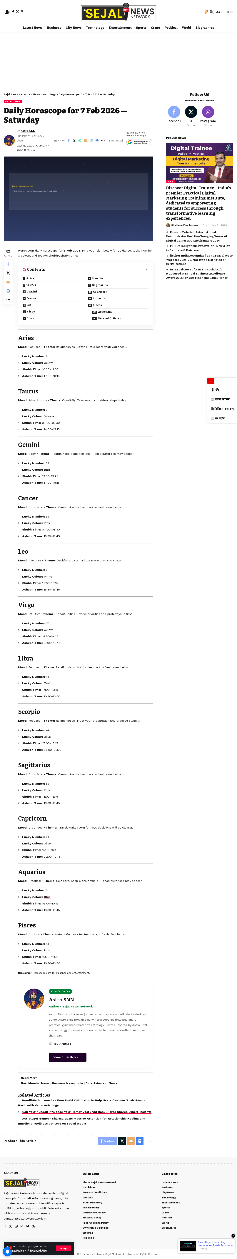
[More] (103, 141)
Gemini (31, 291)
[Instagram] (22, 11)
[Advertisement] (118, 59)
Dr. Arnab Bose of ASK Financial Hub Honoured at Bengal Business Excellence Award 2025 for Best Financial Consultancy (197, 273)
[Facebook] (13, 11)
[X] (17, 11)
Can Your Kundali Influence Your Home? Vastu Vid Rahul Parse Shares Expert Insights (86, 1112)
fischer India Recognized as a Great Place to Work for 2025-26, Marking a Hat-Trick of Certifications (199, 260)
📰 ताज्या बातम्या (220, 399)
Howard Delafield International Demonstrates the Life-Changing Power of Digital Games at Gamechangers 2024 (196, 236)
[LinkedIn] (22, 1226)
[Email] (85, 141)
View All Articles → (67, 1057)
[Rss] (33, 1226)
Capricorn (100, 291)
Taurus (31, 285)
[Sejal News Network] (118, 12)
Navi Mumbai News (35, 1083)
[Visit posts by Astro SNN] (9, 140)
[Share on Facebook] (68, 141)
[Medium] (28, 1226)
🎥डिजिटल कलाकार (222, 408)
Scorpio (97, 278)
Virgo (31, 311)
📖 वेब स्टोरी (218, 418)
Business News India (67, 1083)
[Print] (97, 141)
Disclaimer (24, 973)
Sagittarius (100, 285)
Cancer (31, 298)
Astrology (12, 101)
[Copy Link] (91, 141)
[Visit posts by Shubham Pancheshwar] (168, 225)
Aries (30, 278)
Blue (47, 469)
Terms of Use (38, 1250)
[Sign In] (7, 12)
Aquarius (99, 298)
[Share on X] (74, 141)
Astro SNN (28, 130)
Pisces (97, 305)
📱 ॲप (215, 390)
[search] (211, 12)
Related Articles (109, 318)
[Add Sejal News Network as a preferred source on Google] (139, 142)
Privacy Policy (15, 1250)
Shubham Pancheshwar (185, 225)
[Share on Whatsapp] (80, 141)
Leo (28, 305)
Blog (170, 182)
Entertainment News (101, 1083)
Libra (30, 318)
